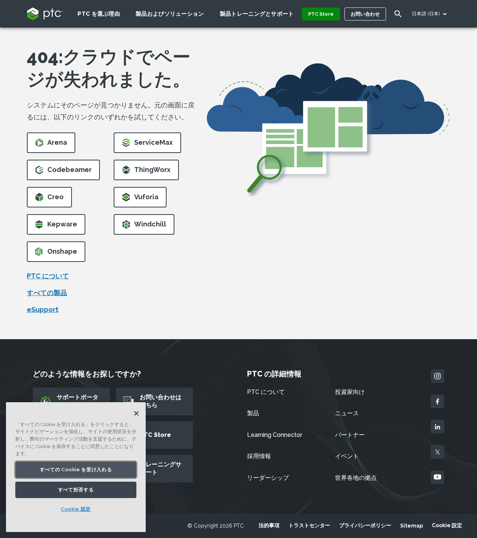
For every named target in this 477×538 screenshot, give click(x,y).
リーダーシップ (268, 477)
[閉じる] (136, 413)
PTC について (48, 276)
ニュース (347, 413)
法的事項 (269, 525)
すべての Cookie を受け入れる (76, 469)
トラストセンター (309, 525)
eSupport (43, 309)
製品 (253, 413)
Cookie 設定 (447, 525)
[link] (51, 144)
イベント (347, 456)
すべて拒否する (76, 489)
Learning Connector (274, 434)
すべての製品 (47, 293)
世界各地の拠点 (356, 477)
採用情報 (259, 456)
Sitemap (411, 526)
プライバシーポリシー (365, 525)
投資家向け (350, 391)
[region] (76, 467)
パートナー (350, 434)
